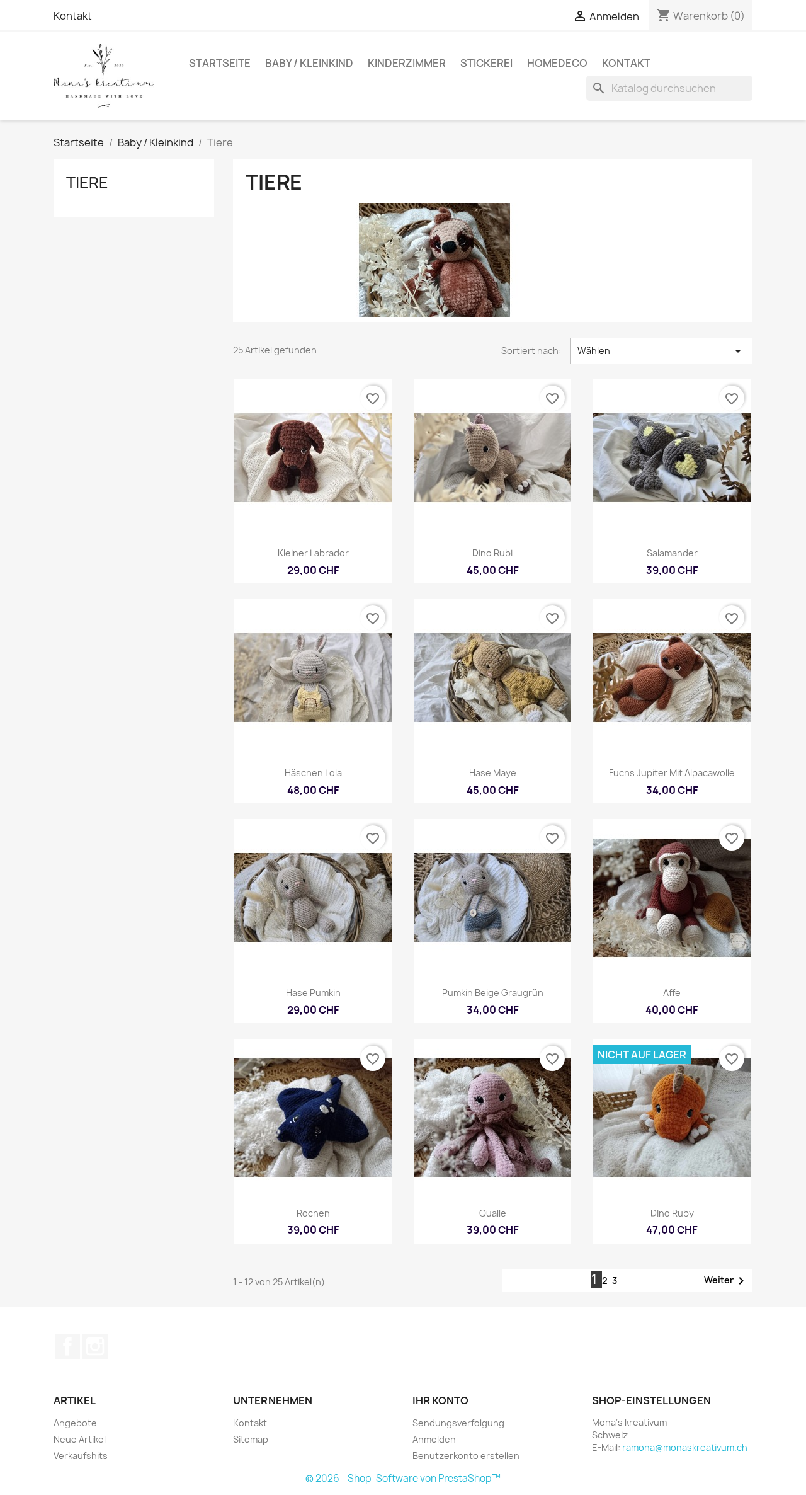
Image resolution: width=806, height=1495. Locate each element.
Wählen (661, 350)
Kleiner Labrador (313, 553)
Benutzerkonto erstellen (465, 1456)
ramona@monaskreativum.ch (684, 1447)
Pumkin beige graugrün (492, 993)
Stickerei (486, 63)
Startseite (220, 63)
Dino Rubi (492, 553)
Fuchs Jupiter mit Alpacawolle (672, 773)
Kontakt (73, 16)
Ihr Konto (440, 1400)
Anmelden (434, 1439)
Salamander (672, 553)
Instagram (95, 1346)
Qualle (492, 1213)
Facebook (67, 1346)
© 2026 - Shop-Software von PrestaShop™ (403, 1478)
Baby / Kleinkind (309, 63)
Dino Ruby (672, 1213)
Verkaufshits (81, 1456)
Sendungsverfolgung (458, 1423)
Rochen (313, 1213)
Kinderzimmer (407, 63)
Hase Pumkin (313, 993)
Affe (672, 993)
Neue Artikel (80, 1439)
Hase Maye (492, 773)
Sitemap (250, 1439)
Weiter (726, 1280)
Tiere (87, 182)
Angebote (75, 1423)
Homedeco (557, 63)
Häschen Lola (313, 773)
